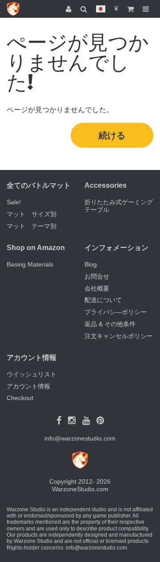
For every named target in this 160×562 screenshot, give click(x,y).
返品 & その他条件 (110, 323)
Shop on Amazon (36, 247)
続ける (112, 135)
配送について (103, 299)
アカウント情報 (28, 386)
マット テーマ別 (31, 226)
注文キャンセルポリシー (118, 336)
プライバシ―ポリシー (115, 311)
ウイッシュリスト (31, 374)
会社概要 (96, 288)
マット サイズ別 (31, 214)
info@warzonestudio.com (80, 438)
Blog (90, 264)
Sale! (14, 202)
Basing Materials (30, 264)
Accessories (105, 185)
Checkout (20, 397)
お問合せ (96, 276)
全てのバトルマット (39, 185)
